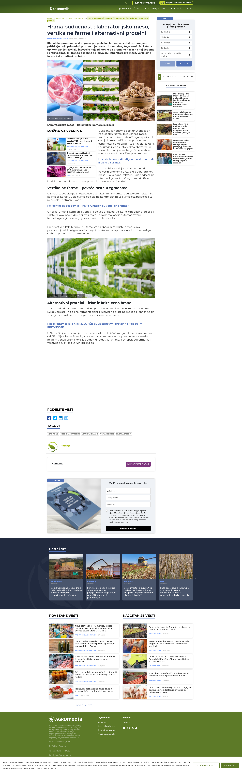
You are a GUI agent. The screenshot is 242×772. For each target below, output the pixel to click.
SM (172, 77)
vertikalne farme (90, 434)
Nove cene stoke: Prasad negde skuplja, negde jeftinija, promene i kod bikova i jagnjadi (169, 643)
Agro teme (123, 9)
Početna (50, 18)
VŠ (180, 77)
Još (187, 9)
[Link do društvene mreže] (124, 728)
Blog (154, 9)
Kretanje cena (155, 634)
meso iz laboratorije (70, 434)
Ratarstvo (91, 582)
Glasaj (168, 63)
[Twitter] (55, 418)
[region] (121, 764)
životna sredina (123, 434)
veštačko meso (107, 434)
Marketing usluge (106, 730)
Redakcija (65, 446)
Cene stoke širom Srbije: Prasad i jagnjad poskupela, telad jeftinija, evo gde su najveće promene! (170, 690)
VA (184, 77)
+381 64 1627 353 (63, 751)
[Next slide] (196, 577)
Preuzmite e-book (128, 528)
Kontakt (126, 722)
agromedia (82, 38)
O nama (102, 722)
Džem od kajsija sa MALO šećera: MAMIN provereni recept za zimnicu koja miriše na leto (96, 674)
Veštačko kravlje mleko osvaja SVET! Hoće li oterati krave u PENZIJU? (79, 141)
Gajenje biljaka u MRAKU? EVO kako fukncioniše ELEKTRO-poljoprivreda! (79, 170)
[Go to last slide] (46, 577)
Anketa (165, 19)
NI (168, 77)
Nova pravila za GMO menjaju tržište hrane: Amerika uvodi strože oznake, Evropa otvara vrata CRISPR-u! (93, 628)
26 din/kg (165, 48)
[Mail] (66, 418)
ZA (192, 77)
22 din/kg (165, 37)
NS (164, 77)
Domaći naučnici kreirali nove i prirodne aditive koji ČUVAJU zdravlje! (79, 155)
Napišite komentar (138, 464)
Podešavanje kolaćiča (206, 765)
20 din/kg (165, 32)
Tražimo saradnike (106, 734)
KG (188, 77)
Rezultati (184, 63)
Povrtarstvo (56, 582)
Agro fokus (53, 434)
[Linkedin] (61, 418)
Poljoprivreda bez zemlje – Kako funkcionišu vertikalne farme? (88, 206)
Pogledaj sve (84, 705)
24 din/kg (165, 42)
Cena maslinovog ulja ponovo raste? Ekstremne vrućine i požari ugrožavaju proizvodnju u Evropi (95, 643)
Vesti (164, 9)
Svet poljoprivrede (145, 3)
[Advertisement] (101, 377)
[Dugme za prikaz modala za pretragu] (126, 3)
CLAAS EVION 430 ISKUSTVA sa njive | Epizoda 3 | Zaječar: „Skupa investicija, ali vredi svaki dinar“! (169, 659)
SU (176, 77)
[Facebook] (49, 418)
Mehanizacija (154, 666)
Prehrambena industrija (76, 18)
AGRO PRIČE (176, 9)
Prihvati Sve (229, 765)
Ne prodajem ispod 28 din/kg (171, 54)
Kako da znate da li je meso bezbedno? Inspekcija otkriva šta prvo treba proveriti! (95, 659)
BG (159, 77)
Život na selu (140, 9)
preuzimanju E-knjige (132, 517)
